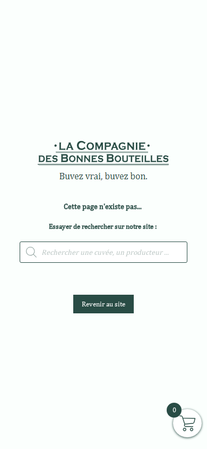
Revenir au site (103, 304)
